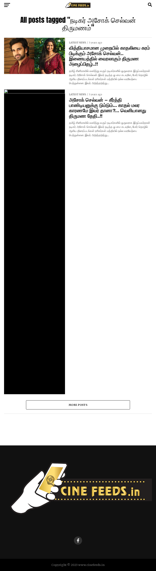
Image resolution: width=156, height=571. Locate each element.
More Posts (78, 404)
